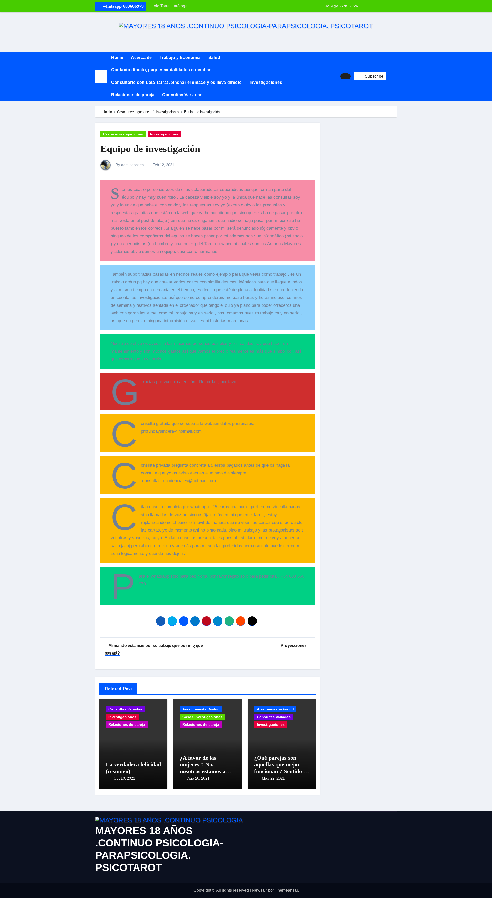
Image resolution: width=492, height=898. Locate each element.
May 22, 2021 (273, 778)
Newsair (259, 890)
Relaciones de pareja (133, 95)
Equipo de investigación (150, 148)
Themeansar (286, 890)
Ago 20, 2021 (198, 778)
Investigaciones (266, 82)
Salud (214, 57)
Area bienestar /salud (201, 709)
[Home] (101, 76)
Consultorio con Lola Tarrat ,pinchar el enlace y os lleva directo (176, 82)
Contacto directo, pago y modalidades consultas (161, 70)
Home (117, 57)
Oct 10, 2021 (124, 778)
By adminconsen (129, 164)
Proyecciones (294, 645)
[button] (391, 76)
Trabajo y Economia (180, 57)
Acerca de (141, 57)
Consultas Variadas (182, 95)
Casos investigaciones (123, 134)
